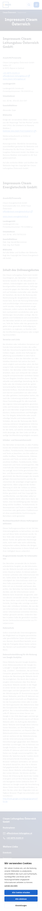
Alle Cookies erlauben (21, 892)
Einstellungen (21, 905)
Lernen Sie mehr (11, 885)
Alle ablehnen (21, 899)
